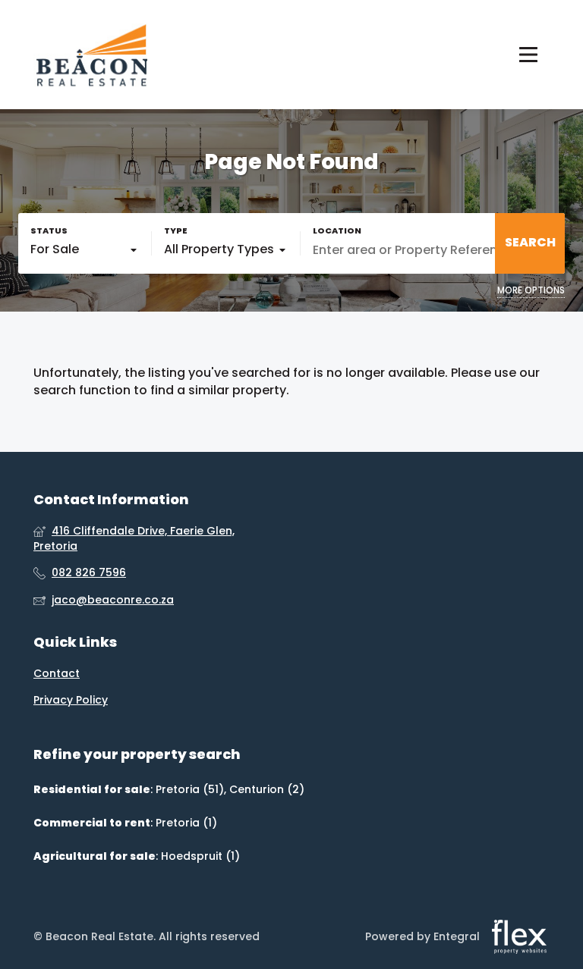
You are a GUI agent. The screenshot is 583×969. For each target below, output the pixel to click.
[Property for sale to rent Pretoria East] (90, 54)
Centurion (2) (266, 789)
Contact (56, 673)
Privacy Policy (70, 700)
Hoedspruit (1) (200, 856)
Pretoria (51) (190, 789)
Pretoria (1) (186, 822)
